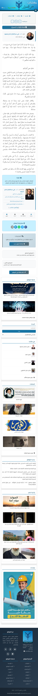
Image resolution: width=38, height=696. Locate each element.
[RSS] (8, 654)
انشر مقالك (9, 681)
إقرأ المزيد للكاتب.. (13, 207)
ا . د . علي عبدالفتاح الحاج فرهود (13, 34)
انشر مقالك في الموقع (18, 272)
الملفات (9, 669)
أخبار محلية (27, 666)
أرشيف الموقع (9, 666)
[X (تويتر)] (5, 649)
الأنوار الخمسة (17, 693)
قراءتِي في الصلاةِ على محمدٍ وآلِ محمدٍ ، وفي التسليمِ (14, 197)
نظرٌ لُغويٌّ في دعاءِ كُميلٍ (18, 194)
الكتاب (27, 684)
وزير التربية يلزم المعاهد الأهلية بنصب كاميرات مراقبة (23, 468)
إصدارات (27, 678)
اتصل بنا (9, 684)
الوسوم (10, 675)
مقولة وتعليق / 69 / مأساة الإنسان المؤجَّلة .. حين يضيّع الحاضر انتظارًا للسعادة (19, 483)
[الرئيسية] (19, 5)
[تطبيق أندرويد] (15, 649)
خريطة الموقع (9, 678)
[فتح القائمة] (35, 10)
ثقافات (27, 672)
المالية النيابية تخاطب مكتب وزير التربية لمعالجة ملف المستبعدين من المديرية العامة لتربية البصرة (19, 478)
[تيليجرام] (12, 654)
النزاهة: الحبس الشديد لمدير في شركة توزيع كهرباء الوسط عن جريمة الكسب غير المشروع (19, 464)
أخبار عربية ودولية (27, 681)
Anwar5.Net (10, 693)
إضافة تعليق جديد (18, 244)
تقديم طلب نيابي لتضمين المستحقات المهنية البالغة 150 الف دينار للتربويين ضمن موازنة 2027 (19, 473)
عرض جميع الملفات (28, 453)
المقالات (18, 16)
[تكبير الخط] (19, 21)
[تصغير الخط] (12, 21)
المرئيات (27, 675)
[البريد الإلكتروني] (24, 651)
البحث (9, 672)
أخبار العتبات (27, 669)
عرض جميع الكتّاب (28, 377)
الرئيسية (26, 16)
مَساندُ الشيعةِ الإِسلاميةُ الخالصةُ (16, 201)
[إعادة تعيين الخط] (16, 21)
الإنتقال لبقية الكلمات (27, 318)
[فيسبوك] (10, 649)
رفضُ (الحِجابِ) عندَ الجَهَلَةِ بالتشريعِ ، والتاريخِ (15, 204)
